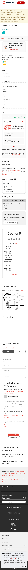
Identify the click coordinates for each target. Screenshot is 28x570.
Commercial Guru (14, 507)
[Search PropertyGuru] (25, 502)
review (16, 243)
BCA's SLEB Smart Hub (16, 154)
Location (17, 38)
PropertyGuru (5, 535)
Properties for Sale (7, 542)
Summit (14, 519)
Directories (5, 538)
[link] (14, 46)
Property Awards (14, 512)
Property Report (14, 524)
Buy (8, 351)
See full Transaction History (9, 348)
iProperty (14, 529)
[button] (13, 146)
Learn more (21, 151)
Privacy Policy (14, 558)
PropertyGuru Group (7, 487)
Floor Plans (11, 38)
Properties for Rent (7, 545)
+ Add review (14, 274)
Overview (3, 38)
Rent (20, 351)
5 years (7, 355)
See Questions (14, 437)
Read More (5, 174)
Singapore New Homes (8, 549)
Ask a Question (13, 435)
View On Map (21, 121)
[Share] (3, 32)
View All (21, 290)
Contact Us (5, 490)
